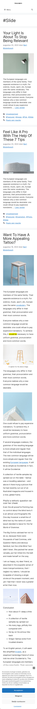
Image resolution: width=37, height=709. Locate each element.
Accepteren (18, 690)
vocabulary (20, 305)
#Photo (29, 217)
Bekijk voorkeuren (18, 701)
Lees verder (20, 108)
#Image (18, 117)
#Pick (25, 117)
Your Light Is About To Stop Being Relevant (15, 37)
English (18, 652)
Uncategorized (12, 114)
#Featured (10, 117)
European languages (19, 462)
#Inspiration (20, 217)
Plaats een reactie (13, 120)
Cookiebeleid (17, 706)
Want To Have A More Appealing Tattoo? (16, 239)
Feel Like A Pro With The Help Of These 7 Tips (17, 136)
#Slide (30, 117)
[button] (34, 668)
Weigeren (18, 696)
